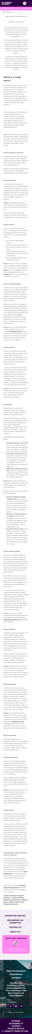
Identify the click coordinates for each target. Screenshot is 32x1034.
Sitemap (16, 1021)
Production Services (18, 721)
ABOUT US (15, 932)
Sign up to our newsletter (16, 949)
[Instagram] (16, 1006)
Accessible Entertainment (11, 620)
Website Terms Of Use (16, 1031)
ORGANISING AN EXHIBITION (15, 921)
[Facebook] (10, 1006)
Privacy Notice (16, 1028)
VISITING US (15, 927)
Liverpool (6, 274)
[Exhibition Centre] (7, 3)
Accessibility (16, 1023)
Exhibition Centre (15, 916)
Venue (5, 270)
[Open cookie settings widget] (3, 1031)
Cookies (16, 1026)
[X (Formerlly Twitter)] (21, 1006)
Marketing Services (16, 331)
